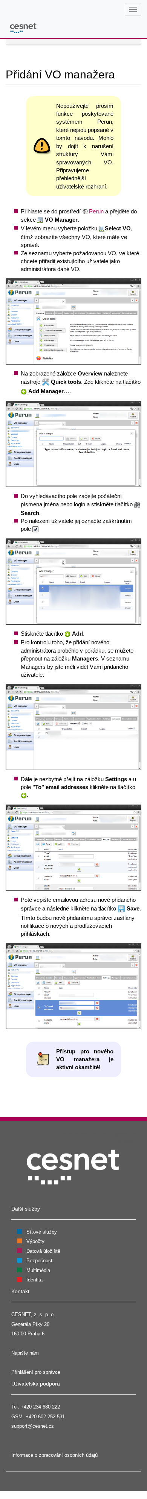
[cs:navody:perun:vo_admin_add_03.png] (73, 443)
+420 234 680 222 (40, 1407)
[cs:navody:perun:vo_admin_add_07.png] (73, 985)
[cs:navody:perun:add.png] (24, 391)
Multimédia (38, 1270)
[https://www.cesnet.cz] (73, 1166)
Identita (34, 1280)
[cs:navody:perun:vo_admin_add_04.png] (73, 581)
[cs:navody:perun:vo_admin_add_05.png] (73, 726)
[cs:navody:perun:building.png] (40, 219)
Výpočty (35, 1241)
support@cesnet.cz (32, 1426)
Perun (96, 211)
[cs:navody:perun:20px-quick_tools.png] (45, 382)
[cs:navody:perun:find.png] (137, 504)
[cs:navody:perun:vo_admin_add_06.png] (73, 847)
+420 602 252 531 (45, 1416)
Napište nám (25, 1353)
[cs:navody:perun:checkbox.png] (35, 529)
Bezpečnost (39, 1260)
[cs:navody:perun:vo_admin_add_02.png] (73, 320)
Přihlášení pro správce (35, 1372)
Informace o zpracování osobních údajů (54, 1455)
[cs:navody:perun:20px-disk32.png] (121, 908)
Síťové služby (41, 1232)
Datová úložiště (43, 1251)
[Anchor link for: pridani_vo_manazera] (120, 73)
